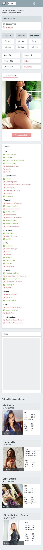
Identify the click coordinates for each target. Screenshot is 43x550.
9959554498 (11, 24)
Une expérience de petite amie (16, 276)
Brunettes (28, 67)
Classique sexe (11, 154)
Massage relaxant (12, 223)
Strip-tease (9, 233)
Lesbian (8, 239)
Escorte (8, 179)
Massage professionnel (14, 203)
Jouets (8, 169)
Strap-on (9, 257)
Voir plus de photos (21, 135)
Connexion (34, 3)
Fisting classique (11, 294)
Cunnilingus (10, 285)
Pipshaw (9, 193)
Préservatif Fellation (12, 273)
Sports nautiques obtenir (14, 323)
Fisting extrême (11, 300)
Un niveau (9, 157)
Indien (26, 61)
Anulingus (9, 196)
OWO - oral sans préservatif (15, 160)
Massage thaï (10, 212)
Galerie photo (11, 76)
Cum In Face (10, 313)
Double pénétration (12, 166)
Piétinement (10, 266)
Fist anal (9, 297)
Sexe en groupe (11, 163)
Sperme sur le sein (12, 310)
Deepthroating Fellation (14, 279)
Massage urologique (13, 209)
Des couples (10, 187)
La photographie (11, 182)
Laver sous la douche (13, 190)
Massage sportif (11, 220)
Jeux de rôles (10, 260)
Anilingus (9, 287)
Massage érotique (12, 206)
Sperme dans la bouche (14, 307)
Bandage (9, 263)
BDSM (8, 252)
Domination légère (12, 249)
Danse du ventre (11, 236)
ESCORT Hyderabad (9, 10)
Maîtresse (9, 246)
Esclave (8, 254)
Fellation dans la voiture (14, 282)
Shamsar (20, 10)
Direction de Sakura (12, 226)
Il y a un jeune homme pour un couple (18, 184)
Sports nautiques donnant (14, 320)
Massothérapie (11, 215)
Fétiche (8, 172)
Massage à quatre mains (14, 217)
